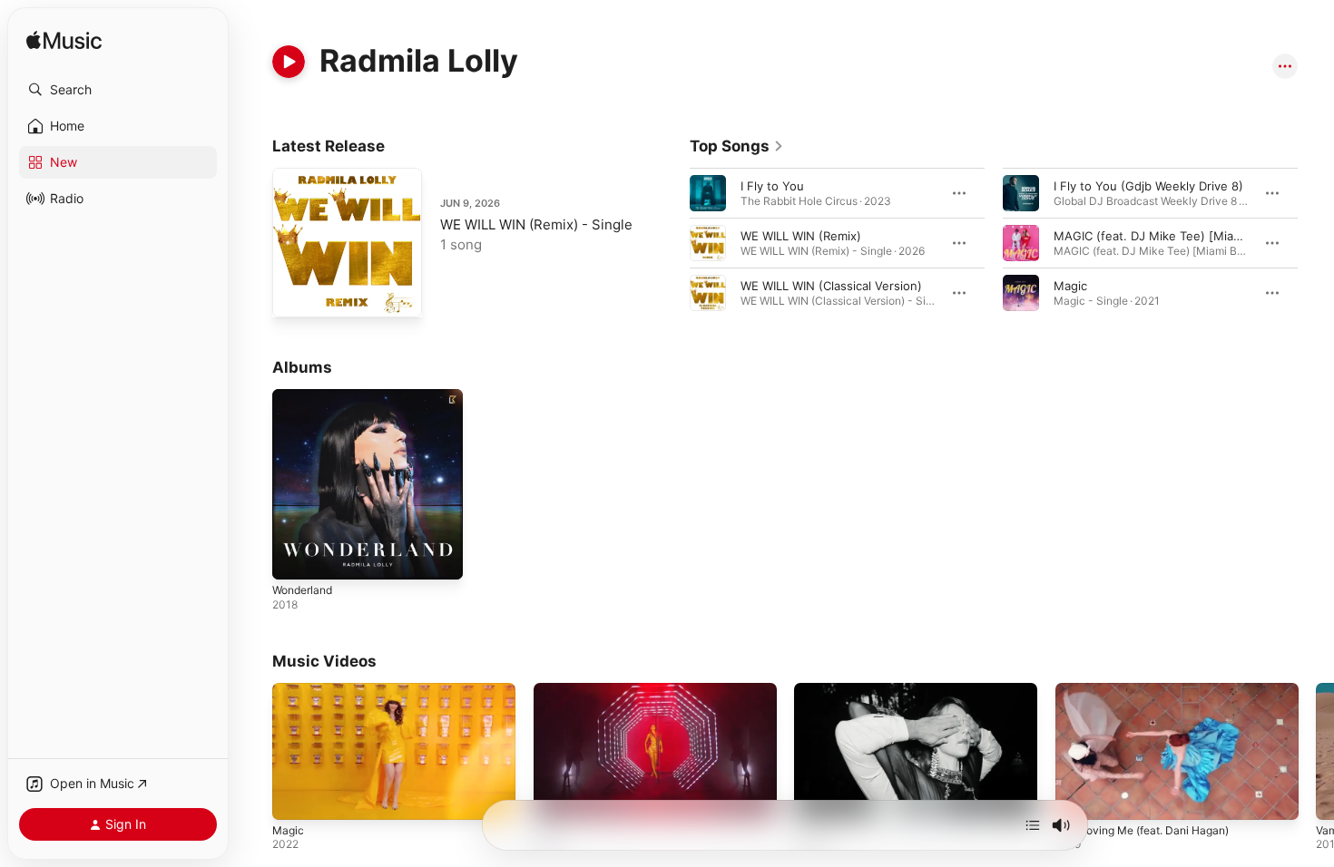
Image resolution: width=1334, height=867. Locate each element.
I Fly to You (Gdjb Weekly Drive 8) (1148, 186)
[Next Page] (1316, 243)
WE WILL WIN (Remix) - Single (536, 224)
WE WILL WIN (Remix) (801, 236)
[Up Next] (1033, 825)
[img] (64, 41)
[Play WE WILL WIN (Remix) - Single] (295, 294)
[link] (737, 146)
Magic (1070, 285)
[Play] (288, 61)
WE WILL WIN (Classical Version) (831, 285)
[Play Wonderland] (295, 556)
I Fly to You (772, 186)
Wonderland (305, 396)
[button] (118, 89)
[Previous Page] (671, 243)
